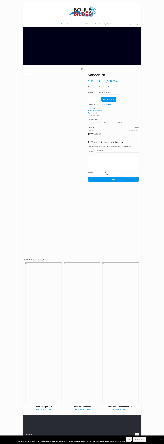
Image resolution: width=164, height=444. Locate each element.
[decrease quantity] (90, 99)
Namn (90, 172)
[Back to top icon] (137, 435)
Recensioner (92, 113)
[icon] (132, 435)
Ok (129, 439)
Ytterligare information (95, 110)
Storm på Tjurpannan (82, 407)
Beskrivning (91, 108)
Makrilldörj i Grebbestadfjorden (120, 407)
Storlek (90, 92)
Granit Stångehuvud (43, 407)
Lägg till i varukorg (108, 99)
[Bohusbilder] (82, 11)
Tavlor (109, 104)
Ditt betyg (91, 151)
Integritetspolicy (139, 439)
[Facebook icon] (130, 435)
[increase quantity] (98, 99)
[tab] (113, 108)
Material (90, 87)
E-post (107, 173)
